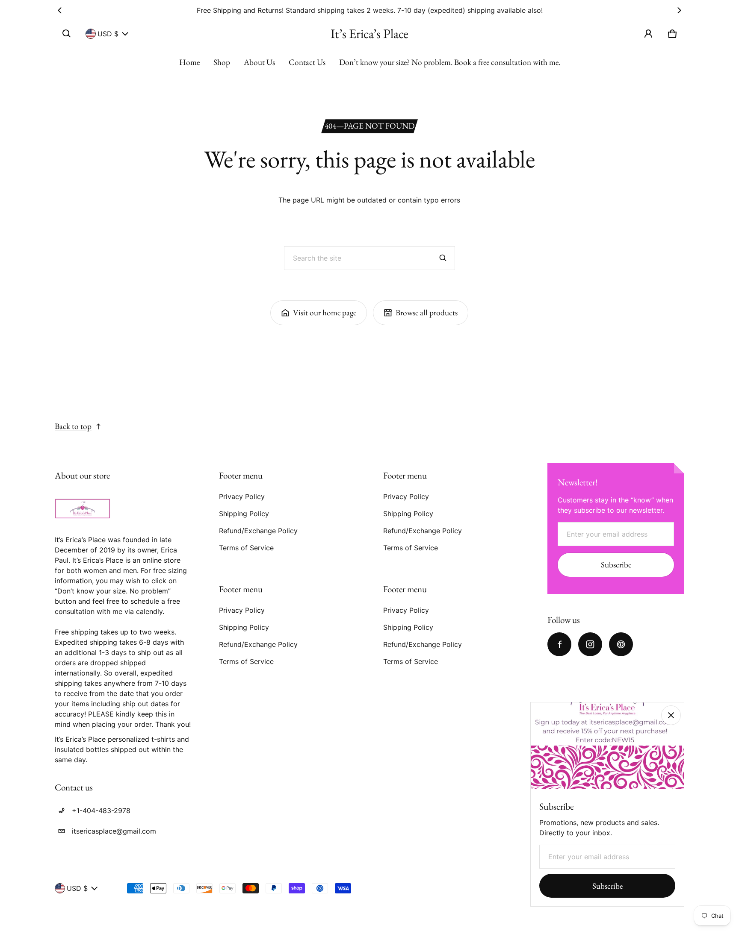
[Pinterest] (621, 644)
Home (189, 62)
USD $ (108, 33)
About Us (259, 62)
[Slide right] (679, 10)
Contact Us (307, 62)
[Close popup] (671, 715)
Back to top (73, 426)
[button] (67, 34)
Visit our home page (324, 312)
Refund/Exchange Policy (258, 530)
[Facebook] (559, 644)
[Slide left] (60, 10)
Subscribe (616, 564)
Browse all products (427, 312)
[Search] (443, 258)
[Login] (648, 34)
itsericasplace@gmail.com (114, 831)
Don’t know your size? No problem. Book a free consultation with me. (449, 62)
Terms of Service (246, 547)
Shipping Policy (244, 513)
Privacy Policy (242, 496)
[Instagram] (590, 644)
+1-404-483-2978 (101, 810)
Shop (221, 62)
